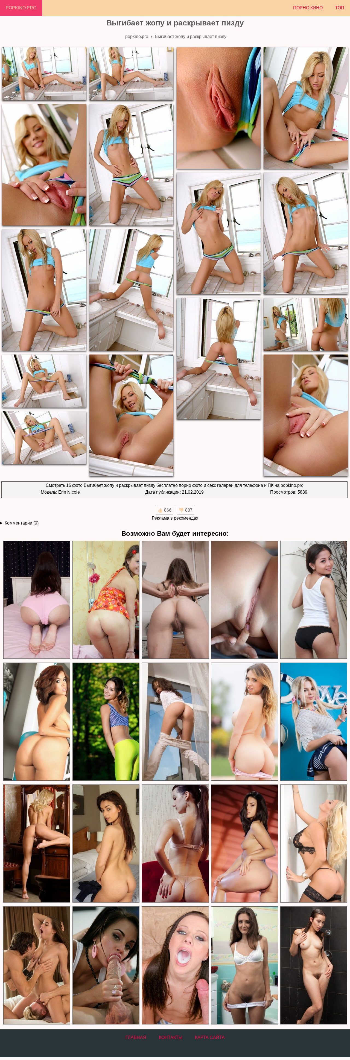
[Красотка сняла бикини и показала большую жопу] (244, 721)
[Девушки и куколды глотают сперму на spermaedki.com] (175, 965)
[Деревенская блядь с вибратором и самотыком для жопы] (106, 600)
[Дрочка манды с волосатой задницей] (36, 600)
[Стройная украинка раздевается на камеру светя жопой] (175, 843)
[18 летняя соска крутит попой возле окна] (175, 721)
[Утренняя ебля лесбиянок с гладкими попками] (244, 600)
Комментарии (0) (22, 523)
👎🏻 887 (185, 510)
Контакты (170, 1037)
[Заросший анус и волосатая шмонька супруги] (175, 600)
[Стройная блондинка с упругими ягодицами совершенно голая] (36, 843)
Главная (136, 1037)
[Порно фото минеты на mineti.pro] (106, 965)
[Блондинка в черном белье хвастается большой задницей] (313, 843)
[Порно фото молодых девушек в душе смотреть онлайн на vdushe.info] (313, 965)
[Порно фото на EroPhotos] (36, 965)
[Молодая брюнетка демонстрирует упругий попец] (244, 843)
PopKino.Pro (21, 7)
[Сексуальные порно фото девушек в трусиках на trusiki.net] (244, 965)
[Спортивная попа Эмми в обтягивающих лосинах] (106, 721)
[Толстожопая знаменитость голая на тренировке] (36, 721)
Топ (339, 7)
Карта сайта (210, 1037)
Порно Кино (308, 7)
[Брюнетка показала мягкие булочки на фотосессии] (106, 843)
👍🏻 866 (164, 510)
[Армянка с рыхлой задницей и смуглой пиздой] (313, 600)
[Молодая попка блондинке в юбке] (313, 721)
